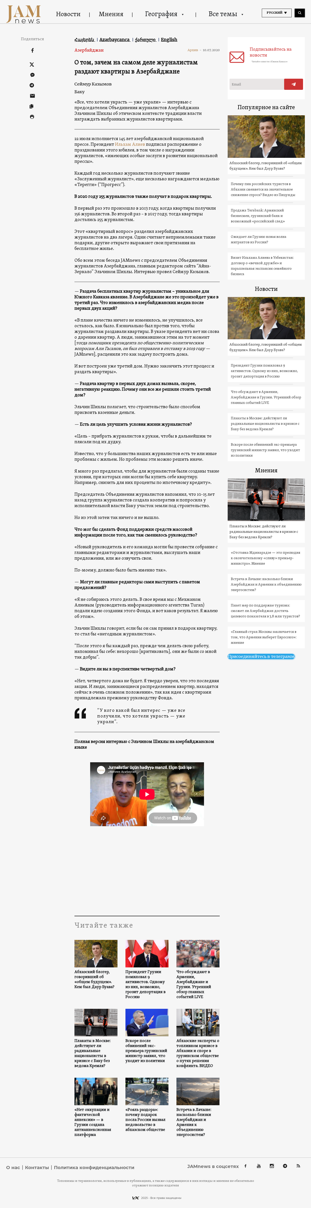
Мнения (111, 14)
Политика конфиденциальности (94, 1167)
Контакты (37, 1167)
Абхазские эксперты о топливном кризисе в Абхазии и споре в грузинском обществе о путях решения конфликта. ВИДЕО (197, 1054)
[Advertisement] (146, 870)
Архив (194, 50)
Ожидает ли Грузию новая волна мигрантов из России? (258, 240)
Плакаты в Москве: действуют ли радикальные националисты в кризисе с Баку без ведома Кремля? (92, 1054)
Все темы (223, 14)
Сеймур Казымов (93, 84)
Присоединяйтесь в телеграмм (261, 656)
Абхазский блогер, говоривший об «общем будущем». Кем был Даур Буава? (94, 980)
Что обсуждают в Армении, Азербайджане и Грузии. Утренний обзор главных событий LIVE (193, 985)
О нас (13, 1167)
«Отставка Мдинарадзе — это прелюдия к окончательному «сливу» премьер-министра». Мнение (265, 558)
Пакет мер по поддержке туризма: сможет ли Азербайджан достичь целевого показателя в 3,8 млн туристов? (265, 611)
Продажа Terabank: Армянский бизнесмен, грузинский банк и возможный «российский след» (258, 216)
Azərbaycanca (115, 39)
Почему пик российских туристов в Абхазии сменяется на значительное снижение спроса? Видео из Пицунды (263, 189)
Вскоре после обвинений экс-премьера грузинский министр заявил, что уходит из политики (146, 1051)
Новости (68, 14)
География (161, 14)
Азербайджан (89, 50)
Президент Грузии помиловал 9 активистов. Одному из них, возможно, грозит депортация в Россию (145, 985)
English (169, 39)
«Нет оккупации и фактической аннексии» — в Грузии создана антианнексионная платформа (92, 1122)
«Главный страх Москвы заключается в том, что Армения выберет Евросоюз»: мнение (263, 637)
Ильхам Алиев (130, 145)
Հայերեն (84, 39)
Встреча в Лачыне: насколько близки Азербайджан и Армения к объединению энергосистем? (193, 1122)
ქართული (146, 39)
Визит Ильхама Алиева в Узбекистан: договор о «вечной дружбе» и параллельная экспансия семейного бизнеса (262, 266)
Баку (79, 91)
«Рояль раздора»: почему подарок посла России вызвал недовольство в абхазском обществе (145, 1119)
